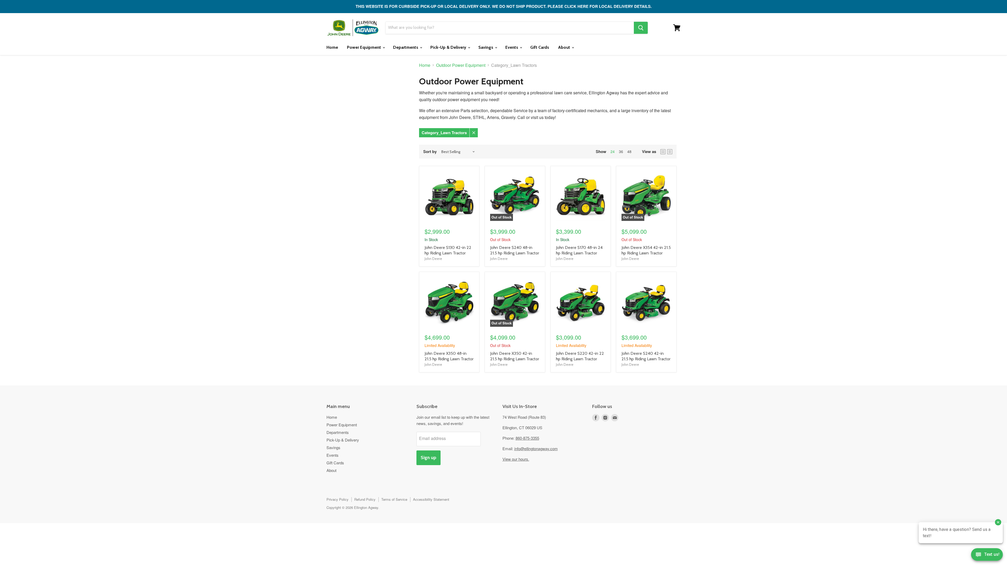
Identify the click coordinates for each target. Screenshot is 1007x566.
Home (332, 47)
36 (621, 151)
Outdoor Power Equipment (460, 65)
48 (629, 151)
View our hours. (515, 459)
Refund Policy (365, 499)
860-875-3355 (527, 438)
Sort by (430, 151)
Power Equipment (364, 47)
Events (512, 47)
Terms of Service (394, 499)
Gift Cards (539, 47)
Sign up (428, 457)
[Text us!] (987, 555)
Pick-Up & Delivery (448, 47)
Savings (486, 47)
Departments (406, 47)
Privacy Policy (337, 499)
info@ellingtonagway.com (536, 448)
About (564, 47)
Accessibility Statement (431, 499)
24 (612, 151)
